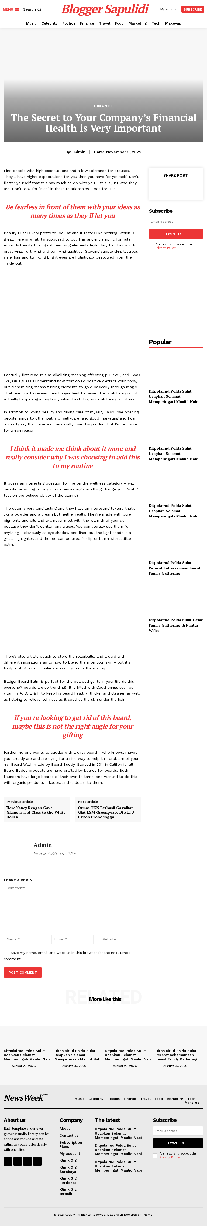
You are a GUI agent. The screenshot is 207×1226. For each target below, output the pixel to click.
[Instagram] (17, 1161)
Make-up (192, 1102)
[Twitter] (170, 187)
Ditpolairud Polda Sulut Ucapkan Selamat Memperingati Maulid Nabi (173, 396)
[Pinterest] (182, 187)
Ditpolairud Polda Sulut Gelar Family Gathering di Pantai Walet (176, 625)
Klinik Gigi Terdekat (69, 1180)
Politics (114, 1099)
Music (79, 1099)
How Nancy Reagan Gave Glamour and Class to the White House (35, 812)
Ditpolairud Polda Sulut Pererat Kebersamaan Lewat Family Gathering (175, 568)
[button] (32, 9)
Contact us (69, 1136)
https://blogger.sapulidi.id (55, 853)
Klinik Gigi (69, 1160)
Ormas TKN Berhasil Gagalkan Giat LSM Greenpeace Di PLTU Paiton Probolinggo (106, 812)
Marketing (175, 1099)
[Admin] (17, 849)
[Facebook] (158, 187)
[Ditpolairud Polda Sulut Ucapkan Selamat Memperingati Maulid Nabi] (176, 368)
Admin (79, 152)
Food (159, 1099)
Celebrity (96, 1099)
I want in (174, 234)
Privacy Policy (165, 248)
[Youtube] (37, 1161)
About (65, 1129)
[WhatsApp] (195, 187)
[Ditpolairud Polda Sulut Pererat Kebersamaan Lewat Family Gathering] (176, 540)
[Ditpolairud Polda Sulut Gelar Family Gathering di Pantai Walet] (176, 597)
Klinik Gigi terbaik (69, 1191)
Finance (103, 106)
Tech (191, 1099)
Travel (145, 1099)
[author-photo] (7, 1066)
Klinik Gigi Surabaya (69, 1169)
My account (70, 1154)
